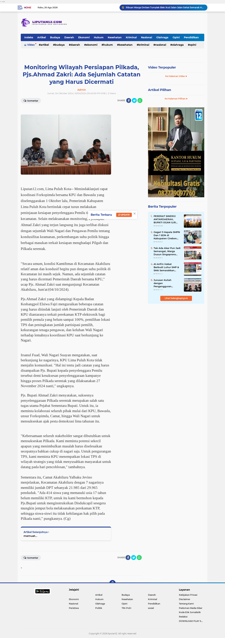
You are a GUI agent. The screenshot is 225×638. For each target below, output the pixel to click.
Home (27, 7)
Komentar (32, 100)
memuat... (30, 536)
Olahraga (162, 37)
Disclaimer (184, 599)
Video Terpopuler (162, 67)
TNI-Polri (126, 608)
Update (125, 214)
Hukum (99, 37)
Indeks (28, 37)
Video (31, 44)
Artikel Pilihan (159, 90)
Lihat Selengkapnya (175, 298)
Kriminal (131, 37)
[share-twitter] (134, 100)
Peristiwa (74, 608)
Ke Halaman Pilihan (175, 98)
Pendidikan (191, 37)
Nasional (146, 37)
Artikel (41, 37)
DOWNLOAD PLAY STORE (191, 621)
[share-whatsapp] (139, 100)
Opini (176, 37)
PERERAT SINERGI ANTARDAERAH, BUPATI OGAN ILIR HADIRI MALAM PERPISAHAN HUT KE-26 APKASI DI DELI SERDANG (167, 219)
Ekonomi (84, 37)
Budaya (55, 37)
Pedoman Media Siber (190, 608)
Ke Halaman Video (175, 76)
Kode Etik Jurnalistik (190, 612)
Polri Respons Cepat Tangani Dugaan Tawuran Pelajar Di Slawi (159, 7)
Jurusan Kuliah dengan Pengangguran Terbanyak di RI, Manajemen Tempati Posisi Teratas (166, 283)
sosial (151, 608)
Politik (98, 608)
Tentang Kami (186, 603)
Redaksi (183, 616)
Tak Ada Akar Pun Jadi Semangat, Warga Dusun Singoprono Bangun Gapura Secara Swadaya (167, 251)
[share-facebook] (128, 100)
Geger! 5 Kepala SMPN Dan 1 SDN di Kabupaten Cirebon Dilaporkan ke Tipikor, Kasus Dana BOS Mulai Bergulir (167, 235)
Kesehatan (115, 37)
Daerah (69, 37)
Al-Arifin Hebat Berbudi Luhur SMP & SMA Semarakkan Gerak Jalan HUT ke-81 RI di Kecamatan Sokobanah (167, 267)
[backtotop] (112, 583)
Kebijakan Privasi (188, 595)
